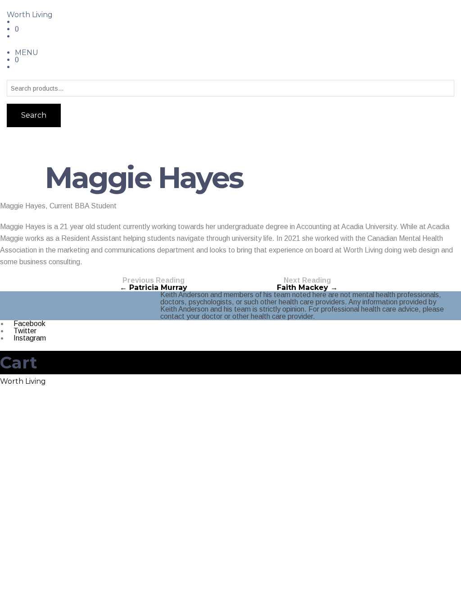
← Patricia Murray (153, 284)
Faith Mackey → (307, 284)
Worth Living (30, 14)
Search (33, 115)
